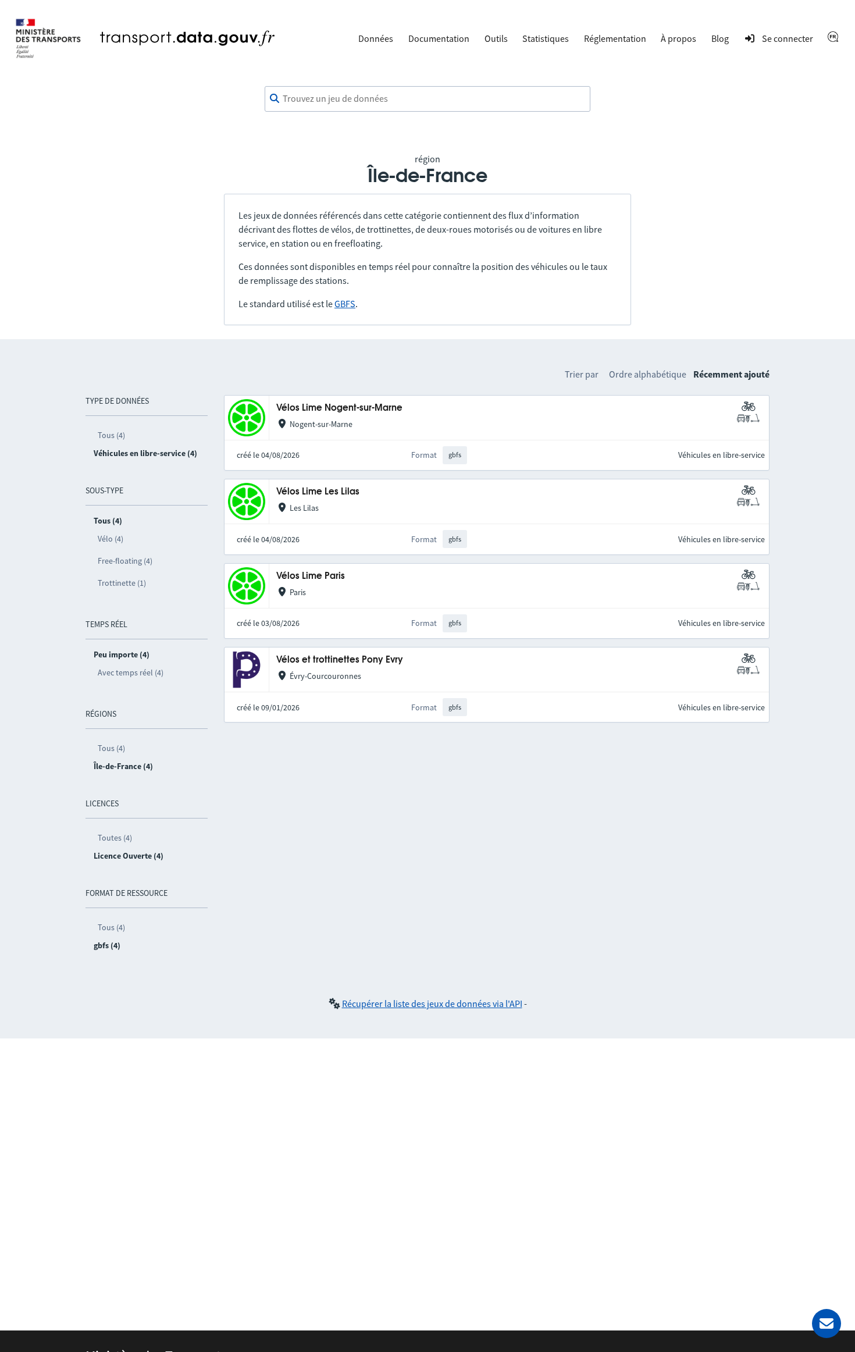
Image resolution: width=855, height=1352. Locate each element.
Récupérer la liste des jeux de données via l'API (432, 1003)
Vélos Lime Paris (310, 576)
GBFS (344, 303)
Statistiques (545, 38)
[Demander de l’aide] (826, 1323)
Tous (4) (111, 435)
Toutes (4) (115, 837)
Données (375, 38)
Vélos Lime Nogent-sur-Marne (339, 408)
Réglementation (615, 38)
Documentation (438, 38)
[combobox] (427, 99)
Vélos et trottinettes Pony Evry (339, 660)
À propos (678, 38)
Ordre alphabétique (647, 374)
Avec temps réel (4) (130, 672)
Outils (496, 38)
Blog (720, 38)
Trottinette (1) (122, 583)
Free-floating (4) (125, 561)
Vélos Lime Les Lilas (317, 492)
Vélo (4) (110, 538)
